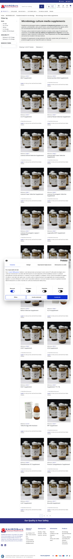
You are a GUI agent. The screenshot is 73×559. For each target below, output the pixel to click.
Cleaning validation (66, 537)
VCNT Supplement (26, 348)
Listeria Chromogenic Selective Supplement (56, 195)
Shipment (52, 532)
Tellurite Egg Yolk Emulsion (29, 425)
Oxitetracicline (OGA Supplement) (57, 78)
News (51, 540)
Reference (25, 76)
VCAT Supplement (26, 387)
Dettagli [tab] (28, 264)
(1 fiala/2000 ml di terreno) (53, 391)
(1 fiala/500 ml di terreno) (52, 82)
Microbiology (65, 532)
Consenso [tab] (12, 264)
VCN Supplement (52, 348)
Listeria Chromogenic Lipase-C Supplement (30, 233)
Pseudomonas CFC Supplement (30, 464)
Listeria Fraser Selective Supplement (32, 194)
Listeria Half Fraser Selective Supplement (56, 156)
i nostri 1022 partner (13, 272)
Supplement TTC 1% (53, 387)
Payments (52, 535)
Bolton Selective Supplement (29, 310)
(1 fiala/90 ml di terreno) (52, 430)
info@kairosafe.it (30, 543)
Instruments (65, 543)
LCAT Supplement (26, 503)
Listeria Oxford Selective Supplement (32, 155)
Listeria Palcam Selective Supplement (58, 117)
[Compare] (43, 56)
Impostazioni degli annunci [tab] (44, 264)
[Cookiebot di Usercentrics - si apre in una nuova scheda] (61, 261)
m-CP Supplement (26, 117)
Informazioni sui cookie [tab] (60, 264)
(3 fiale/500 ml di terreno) (26, 121)
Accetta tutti (57, 297)
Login (22, 83)
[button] (22, 11)
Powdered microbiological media (30, 25)
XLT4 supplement (52, 310)
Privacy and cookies (54, 538)
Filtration (64, 540)
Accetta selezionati (36, 297)
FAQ (51, 537)
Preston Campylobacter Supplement (58, 464)
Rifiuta (15, 297)
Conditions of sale (54, 533)
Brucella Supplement (53, 503)
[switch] (28, 291)
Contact (62, 1)
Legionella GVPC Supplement (56, 233)
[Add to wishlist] (43, 54)
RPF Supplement (52, 425)
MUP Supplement (26, 78)
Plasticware (64, 542)
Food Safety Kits (66, 538)
